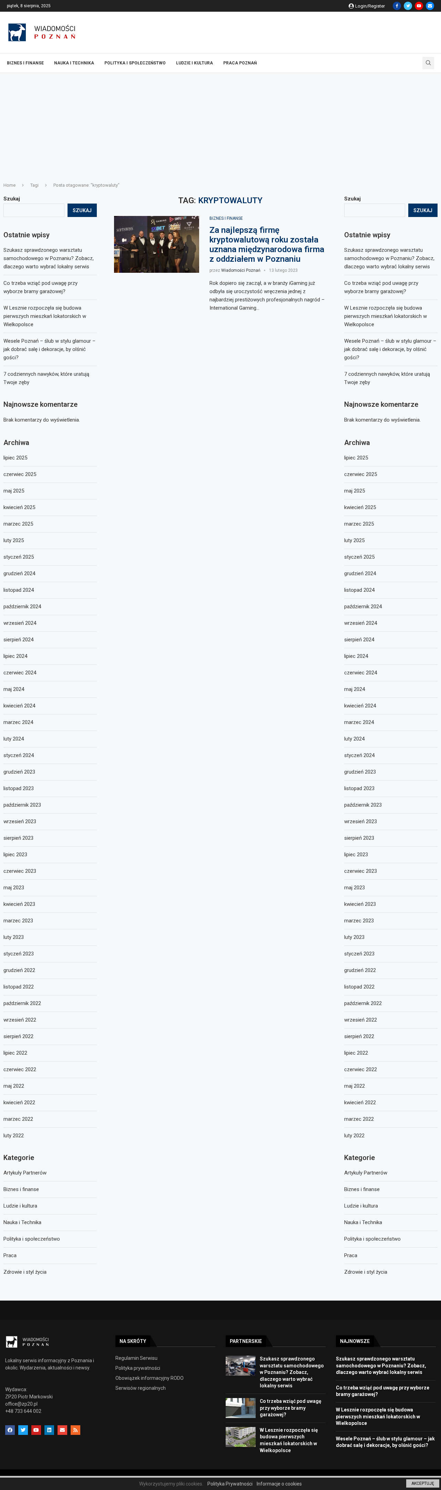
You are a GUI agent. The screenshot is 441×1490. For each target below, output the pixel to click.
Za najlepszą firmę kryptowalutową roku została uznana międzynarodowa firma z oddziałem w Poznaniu (266, 244)
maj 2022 (354, 1086)
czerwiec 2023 (360, 871)
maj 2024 (354, 689)
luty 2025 (354, 540)
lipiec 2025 (356, 458)
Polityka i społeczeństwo (135, 63)
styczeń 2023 (359, 954)
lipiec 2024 (356, 656)
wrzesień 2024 (360, 623)
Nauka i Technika (74, 63)
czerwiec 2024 (360, 673)
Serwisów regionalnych (140, 1388)
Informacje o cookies (279, 1484)
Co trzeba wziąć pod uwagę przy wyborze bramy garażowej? (290, 1407)
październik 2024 (363, 606)
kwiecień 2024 (360, 706)
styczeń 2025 (359, 557)
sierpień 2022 (359, 1036)
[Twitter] (408, 6)
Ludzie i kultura (194, 63)
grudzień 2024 (360, 573)
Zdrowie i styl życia (365, 1272)
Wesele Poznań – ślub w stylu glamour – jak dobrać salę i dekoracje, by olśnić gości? (390, 349)
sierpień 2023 (359, 838)
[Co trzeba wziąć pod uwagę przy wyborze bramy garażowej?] (241, 1408)
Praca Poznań (240, 63)
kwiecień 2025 (360, 507)
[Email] (430, 6)
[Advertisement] (220, 124)
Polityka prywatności (137, 1368)
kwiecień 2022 (360, 1102)
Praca (350, 1255)
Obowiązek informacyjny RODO (149, 1378)
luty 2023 (354, 937)
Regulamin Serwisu (136, 1358)
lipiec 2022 (356, 1053)
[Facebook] (397, 6)
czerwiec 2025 (360, 474)
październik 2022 (363, 1003)
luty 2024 (354, 739)
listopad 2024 (359, 590)
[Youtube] (419, 6)
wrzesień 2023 (360, 821)
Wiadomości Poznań (240, 270)
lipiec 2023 (356, 854)
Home (9, 185)
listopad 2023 (359, 788)
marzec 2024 (359, 722)
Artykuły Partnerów (365, 1173)
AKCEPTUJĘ (422, 1483)
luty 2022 (354, 1135)
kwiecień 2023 (360, 904)
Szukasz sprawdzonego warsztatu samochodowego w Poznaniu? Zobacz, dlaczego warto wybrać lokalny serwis (389, 258)
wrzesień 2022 (360, 1020)
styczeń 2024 (359, 755)
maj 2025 (354, 491)
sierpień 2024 (359, 640)
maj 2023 (354, 887)
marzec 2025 (359, 524)
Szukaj (352, 199)
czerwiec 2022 (360, 1069)
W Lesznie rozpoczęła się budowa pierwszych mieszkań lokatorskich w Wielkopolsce (385, 316)
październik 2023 (363, 805)
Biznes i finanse (25, 63)
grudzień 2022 (360, 970)
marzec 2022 (359, 1119)
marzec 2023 (359, 921)
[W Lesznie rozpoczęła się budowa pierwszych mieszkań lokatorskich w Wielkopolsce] (241, 1437)
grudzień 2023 (360, 772)
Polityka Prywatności (230, 1484)
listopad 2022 (359, 987)
